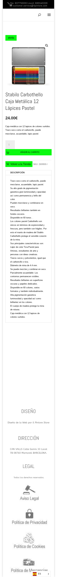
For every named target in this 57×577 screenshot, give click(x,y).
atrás (11, 37)
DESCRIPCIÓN (17, 172)
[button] (47, 45)
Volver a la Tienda (20, 164)
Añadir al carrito (29, 152)
